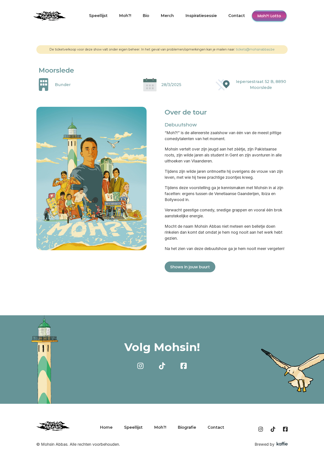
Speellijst (98, 15)
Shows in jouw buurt (190, 267)
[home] (49, 16)
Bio (146, 15)
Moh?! (125, 15)
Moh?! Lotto (269, 16)
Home (106, 427)
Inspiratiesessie (201, 15)
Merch (167, 15)
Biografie (187, 427)
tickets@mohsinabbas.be (255, 49)
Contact (236, 15)
